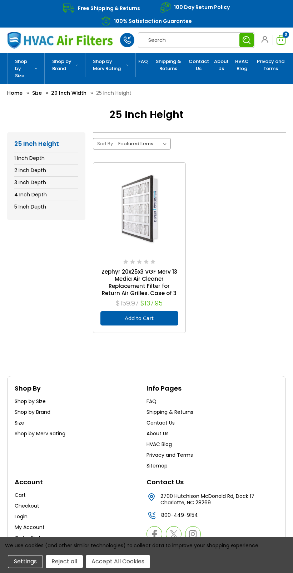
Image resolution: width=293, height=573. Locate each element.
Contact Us (199, 65)
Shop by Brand (61, 65)
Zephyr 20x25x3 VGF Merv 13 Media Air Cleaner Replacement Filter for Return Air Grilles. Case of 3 (139, 282)
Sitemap (157, 465)
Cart (20, 495)
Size (19, 422)
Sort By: (105, 143)
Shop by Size (21, 68)
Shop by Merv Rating (107, 65)
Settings (25, 561)
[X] (174, 534)
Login (21, 516)
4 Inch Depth (30, 194)
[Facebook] (154, 534)
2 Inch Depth (30, 170)
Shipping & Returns (168, 65)
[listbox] (143, 143)
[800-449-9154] (127, 40)
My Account (30, 527)
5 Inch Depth (30, 206)
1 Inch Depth (29, 158)
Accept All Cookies (117, 561)
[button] (266, 39)
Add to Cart (139, 318)
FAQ (143, 61)
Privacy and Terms (270, 65)
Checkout (27, 505)
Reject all (64, 561)
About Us (221, 65)
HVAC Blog (242, 65)
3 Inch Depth (30, 182)
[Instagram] (193, 534)
